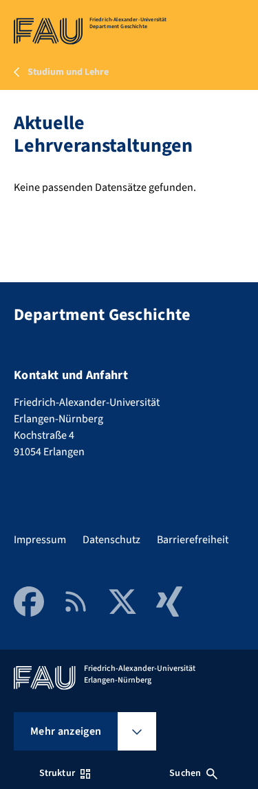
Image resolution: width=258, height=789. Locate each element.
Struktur (57, 773)
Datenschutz (111, 539)
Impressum (40, 539)
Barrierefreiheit (192, 539)
